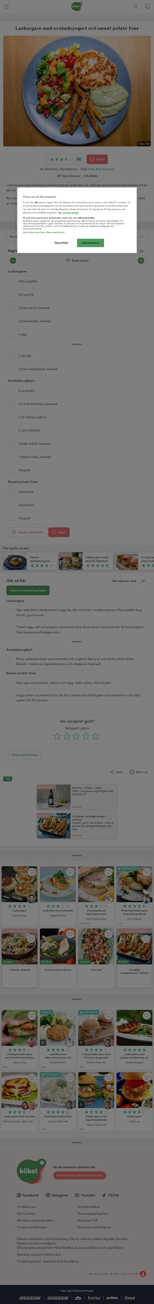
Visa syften (61, 242)
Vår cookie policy (68, 212)
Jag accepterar (90, 243)
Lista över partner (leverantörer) (43, 232)
